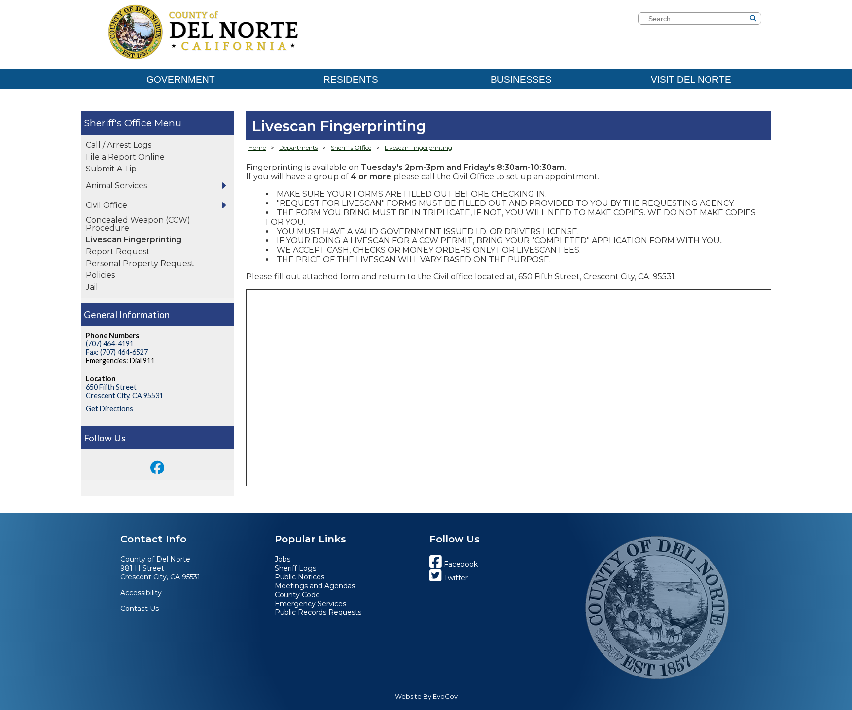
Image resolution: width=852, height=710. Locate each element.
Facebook (460, 564)
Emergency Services (310, 603)
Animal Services (116, 185)
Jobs (282, 559)
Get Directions (109, 409)
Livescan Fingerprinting (133, 239)
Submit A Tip (111, 168)
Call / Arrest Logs (118, 145)
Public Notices (299, 577)
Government (180, 79)
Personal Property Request (140, 263)
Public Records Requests (318, 612)
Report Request (118, 251)
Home (257, 147)
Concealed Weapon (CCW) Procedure (138, 224)
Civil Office (106, 205)
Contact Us (139, 608)
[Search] (768, 19)
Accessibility (141, 592)
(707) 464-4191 (110, 343)
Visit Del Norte (691, 79)
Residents (350, 79)
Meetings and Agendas (315, 585)
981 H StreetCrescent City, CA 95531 (160, 572)
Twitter (455, 578)
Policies (100, 275)
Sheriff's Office (118, 123)
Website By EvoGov (426, 696)
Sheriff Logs (295, 568)
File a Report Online (125, 157)
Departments (298, 147)
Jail (92, 287)
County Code (297, 594)
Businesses (521, 79)
